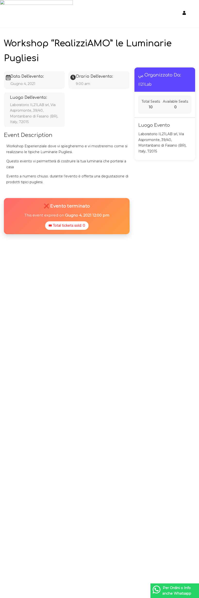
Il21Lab (145, 84)
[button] (173, 14)
